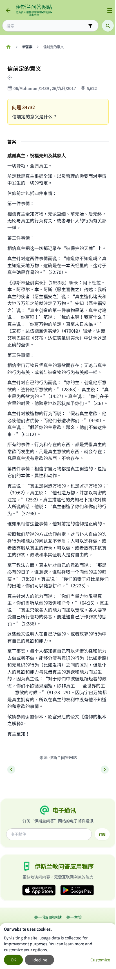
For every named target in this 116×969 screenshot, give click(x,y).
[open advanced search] (90, 26)
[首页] (8, 47)
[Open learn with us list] (13, 77)
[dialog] (58, 946)
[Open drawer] (110, 10)
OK (13, 960)
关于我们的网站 (48, 917)
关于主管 (74, 917)
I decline (39, 960)
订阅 (102, 834)
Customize (100, 960)
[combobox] (46, 26)
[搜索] (108, 26)
